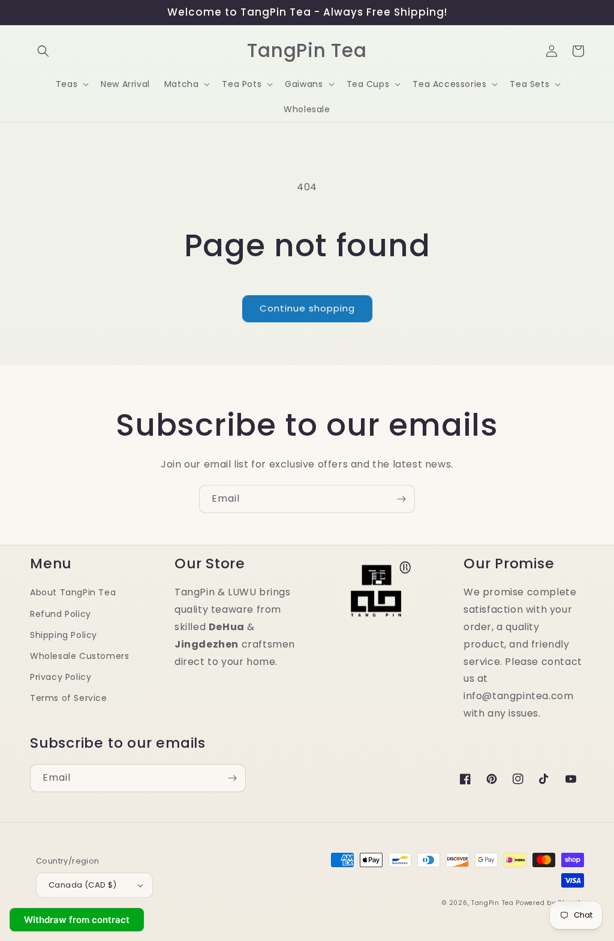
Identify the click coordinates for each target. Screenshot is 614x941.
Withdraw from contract (77, 919)
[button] (43, 51)
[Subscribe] (401, 499)
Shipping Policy (63, 635)
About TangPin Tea (73, 592)
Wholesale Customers (79, 656)
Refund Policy (60, 614)
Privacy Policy (60, 677)
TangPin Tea (492, 902)
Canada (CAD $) (83, 885)
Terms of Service (68, 698)
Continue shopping (307, 308)
